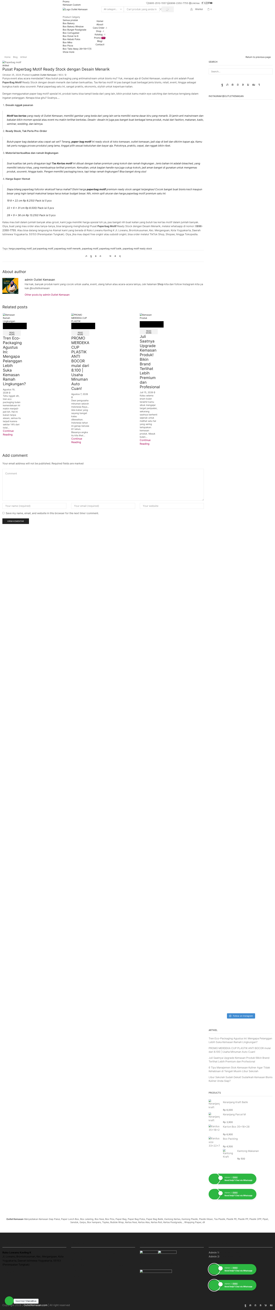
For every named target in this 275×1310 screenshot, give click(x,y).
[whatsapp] (115, 256)
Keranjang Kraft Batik (235, 1102)
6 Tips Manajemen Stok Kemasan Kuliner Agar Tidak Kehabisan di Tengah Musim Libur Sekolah (239, 1069)
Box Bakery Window (73, 26)
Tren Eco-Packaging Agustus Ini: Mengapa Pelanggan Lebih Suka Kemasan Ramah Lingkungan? (14, 361)
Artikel (23, 57)
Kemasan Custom (72, 4)
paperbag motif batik (110, 248)
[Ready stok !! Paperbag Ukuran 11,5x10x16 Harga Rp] (262, 453)
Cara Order (98, 27)
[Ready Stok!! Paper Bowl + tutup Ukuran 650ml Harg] (262, 167)
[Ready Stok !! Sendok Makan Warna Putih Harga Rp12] (262, 958)
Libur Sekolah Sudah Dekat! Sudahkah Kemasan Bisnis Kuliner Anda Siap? (240, 1079)
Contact (99, 44)
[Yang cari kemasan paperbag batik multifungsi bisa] (240, 421)
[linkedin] (110, 256)
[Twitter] (204, 3)
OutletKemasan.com (35, 1305)
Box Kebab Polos (71, 39)
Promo (66, 1)
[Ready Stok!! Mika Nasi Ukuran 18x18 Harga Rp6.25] (219, 958)
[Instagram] (207, 3)
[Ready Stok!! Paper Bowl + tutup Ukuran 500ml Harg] (219, 167)
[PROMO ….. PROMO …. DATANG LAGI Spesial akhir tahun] (240, 178)
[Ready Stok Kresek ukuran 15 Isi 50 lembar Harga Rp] (262, 588)
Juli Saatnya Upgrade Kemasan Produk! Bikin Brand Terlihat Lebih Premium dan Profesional (150, 361)
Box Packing (230, 1138)
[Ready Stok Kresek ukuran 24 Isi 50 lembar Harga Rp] (219, 588)
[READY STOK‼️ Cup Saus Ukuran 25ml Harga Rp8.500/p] (219, 713)
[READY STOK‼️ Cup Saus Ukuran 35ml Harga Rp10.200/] (262, 713)
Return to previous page (258, 57)
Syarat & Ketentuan (117, 1270)
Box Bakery (69, 23)
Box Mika (67, 42)
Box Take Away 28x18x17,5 (77, 48)
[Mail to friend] (105, 256)
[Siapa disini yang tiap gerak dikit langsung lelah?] (240, 281)
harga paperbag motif (20, 248)
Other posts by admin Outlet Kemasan (47, 294)
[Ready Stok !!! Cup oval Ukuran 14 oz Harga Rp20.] (219, 319)
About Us (76, 1259)
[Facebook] (202, 3)
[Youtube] (211, 3)
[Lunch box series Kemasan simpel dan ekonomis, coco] (240, 553)
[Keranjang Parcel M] (214, 1117)
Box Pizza (68, 45)
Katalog (99, 34)
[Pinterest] (209, 3)
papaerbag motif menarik (67, 248)
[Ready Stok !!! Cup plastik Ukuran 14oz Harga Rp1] (262, 837)
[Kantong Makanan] (228, 1153)
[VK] (95, 256)
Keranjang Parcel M (234, 1114)
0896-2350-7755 (230, 1256)
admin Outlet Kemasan (44, 74)
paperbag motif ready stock (137, 248)
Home (100, 21)
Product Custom (115, 1264)
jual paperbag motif (43, 248)
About (99, 24)
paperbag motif (90, 248)
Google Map (9, 1271)
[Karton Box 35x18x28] (214, 1128)
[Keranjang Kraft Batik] (214, 1104)
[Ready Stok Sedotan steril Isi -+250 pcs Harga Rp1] (219, 825)
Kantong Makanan (248, 1151)
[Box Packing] (214, 1142)
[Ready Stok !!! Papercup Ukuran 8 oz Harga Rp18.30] (262, 319)
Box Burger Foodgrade (74, 29)
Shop (98, 31)
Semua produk (70, 20)
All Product (112, 1253)
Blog (99, 41)
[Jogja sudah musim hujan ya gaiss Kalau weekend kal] (240, 675)
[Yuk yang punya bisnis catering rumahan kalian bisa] (240, 942)
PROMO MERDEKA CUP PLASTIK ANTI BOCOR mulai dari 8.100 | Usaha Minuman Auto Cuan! (80, 363)
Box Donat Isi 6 (70, 36)
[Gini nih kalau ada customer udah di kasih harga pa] (240, 785)
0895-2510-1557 (230, 1252)
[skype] (119, 256)
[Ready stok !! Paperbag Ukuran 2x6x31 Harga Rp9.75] (219, 453)
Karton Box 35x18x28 (236, 1126)
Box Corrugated (71, 32)
